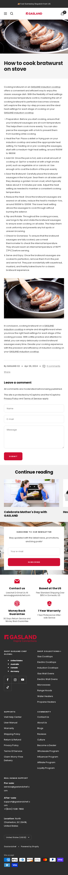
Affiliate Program (46, 762)
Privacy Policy (11, 398)
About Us (42, 722)
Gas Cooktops (45, 656)
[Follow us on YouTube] (22, 679)
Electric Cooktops (46, 662)
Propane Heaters (46, 701)
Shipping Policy (12, 734)
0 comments (53, 366)
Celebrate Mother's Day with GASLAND (25, 514)
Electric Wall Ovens (47, 679)
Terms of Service (33, 398)
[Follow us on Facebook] (7, 679)
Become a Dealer (46, 745)
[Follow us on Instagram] (15, 679)
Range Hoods (44, 690)
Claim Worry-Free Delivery (13, 758)
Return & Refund (12, 739)
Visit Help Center (13, 717)
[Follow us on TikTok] (7, 687)
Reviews (41, 734)
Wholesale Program (48, 751)
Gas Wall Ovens (45, 673)
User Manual (10, 722)
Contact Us (43, 717)
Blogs (40, 728)
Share (7, 372)
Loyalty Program (46, 768)
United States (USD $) (16, 837)
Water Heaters (45, 696)
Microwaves (43, 684)
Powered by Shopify (30, 846)
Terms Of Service (13, 751)
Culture (41, 739)
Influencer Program (47, 756)
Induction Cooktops (47, 667)
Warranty (9, 728)
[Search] (11, 13)
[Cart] (62, 13)
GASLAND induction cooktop (46, 87)
